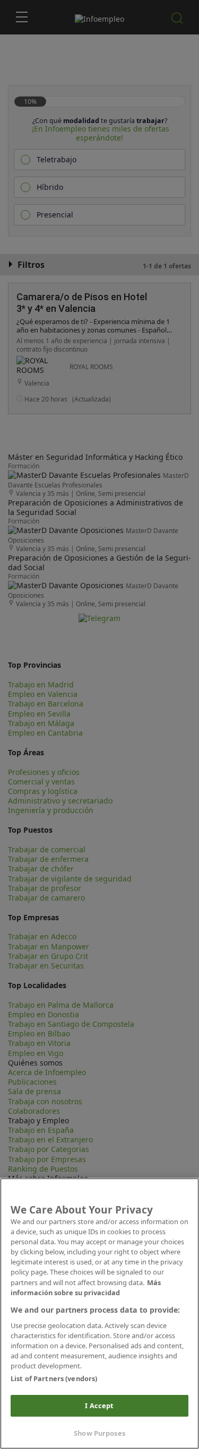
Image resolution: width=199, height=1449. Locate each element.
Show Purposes (99, 1433)
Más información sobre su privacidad (86, 1287)
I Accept (99, 1405)
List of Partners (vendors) (54, 1378)
